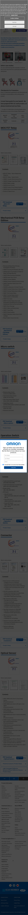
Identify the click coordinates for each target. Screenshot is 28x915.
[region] (14, 14)
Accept (14, 26)
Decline (14, 22)
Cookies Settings (14, 18)
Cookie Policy (14, 15)
